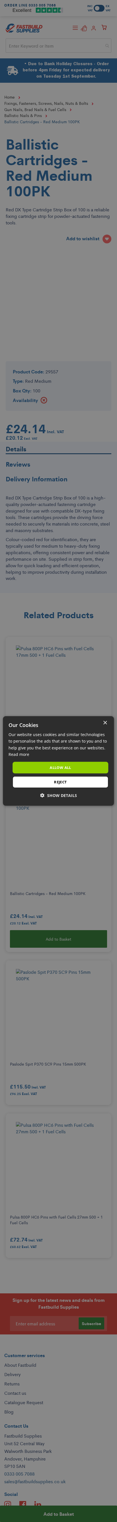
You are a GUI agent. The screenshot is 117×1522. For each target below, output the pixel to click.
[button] (58, 795)
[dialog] (58, 761)
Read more (19, 754)
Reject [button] (60, 782)
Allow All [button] (60, 767)
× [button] (105, 723)
